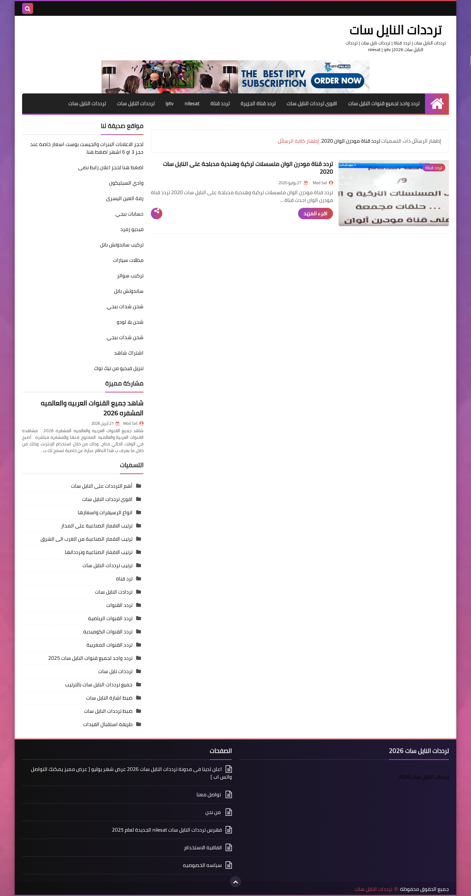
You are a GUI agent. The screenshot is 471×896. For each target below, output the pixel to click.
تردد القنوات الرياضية (110, 618)
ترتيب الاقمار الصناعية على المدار (96, 525)
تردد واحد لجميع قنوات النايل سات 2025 (90, 658)
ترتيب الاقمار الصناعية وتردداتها (98, 552)
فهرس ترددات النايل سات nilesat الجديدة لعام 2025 (167, 830)
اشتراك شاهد (129, 353)
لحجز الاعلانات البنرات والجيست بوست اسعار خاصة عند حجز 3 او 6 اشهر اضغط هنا (87, 148)
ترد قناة (124, 578)
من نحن (213, 812)
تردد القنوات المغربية (109, 645)
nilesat (192, 103)
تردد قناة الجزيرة (258, 103)
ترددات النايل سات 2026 (424, 777)
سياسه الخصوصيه (202, 865)
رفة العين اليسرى (125, 198)
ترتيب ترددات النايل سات (107, 565)
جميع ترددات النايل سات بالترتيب (98, 684)
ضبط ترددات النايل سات (108, 711)
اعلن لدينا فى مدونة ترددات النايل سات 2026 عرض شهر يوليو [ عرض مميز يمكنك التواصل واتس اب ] (131, 773)
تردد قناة (220, 103)
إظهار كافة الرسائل (298, 141)
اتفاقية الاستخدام (203, 847)
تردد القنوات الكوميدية (107, 631)
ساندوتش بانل (129, 291)
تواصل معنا (209, 794)
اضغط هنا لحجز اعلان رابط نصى (111, 167)
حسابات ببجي (130, 213)
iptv (170, 103)
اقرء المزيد (315, 213)
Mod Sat (130, 423)
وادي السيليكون (126, 183)
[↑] (235, 881)
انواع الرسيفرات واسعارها (105, 512)
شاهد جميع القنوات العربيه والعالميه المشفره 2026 (92, 408)
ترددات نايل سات (115, 671)
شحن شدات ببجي (125, 306)
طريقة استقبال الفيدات (107, 724)
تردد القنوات (119, 605)
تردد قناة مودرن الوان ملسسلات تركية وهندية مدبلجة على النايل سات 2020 (248, 167)
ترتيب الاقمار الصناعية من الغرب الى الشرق (86, 539)
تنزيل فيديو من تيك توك (119, 368)
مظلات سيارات (128, 260)
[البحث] (27, 8)
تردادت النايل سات (113, 592)
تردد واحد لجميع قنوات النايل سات (383, 103)
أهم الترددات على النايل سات (101, 486)
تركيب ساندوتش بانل (122, 244)
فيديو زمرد (132, 229)
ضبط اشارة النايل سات (109, 698)
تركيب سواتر (130, 275)
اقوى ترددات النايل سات (312, 103)
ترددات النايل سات (136, 103)
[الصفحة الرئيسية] (437, 103)
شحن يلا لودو (130, 322)
